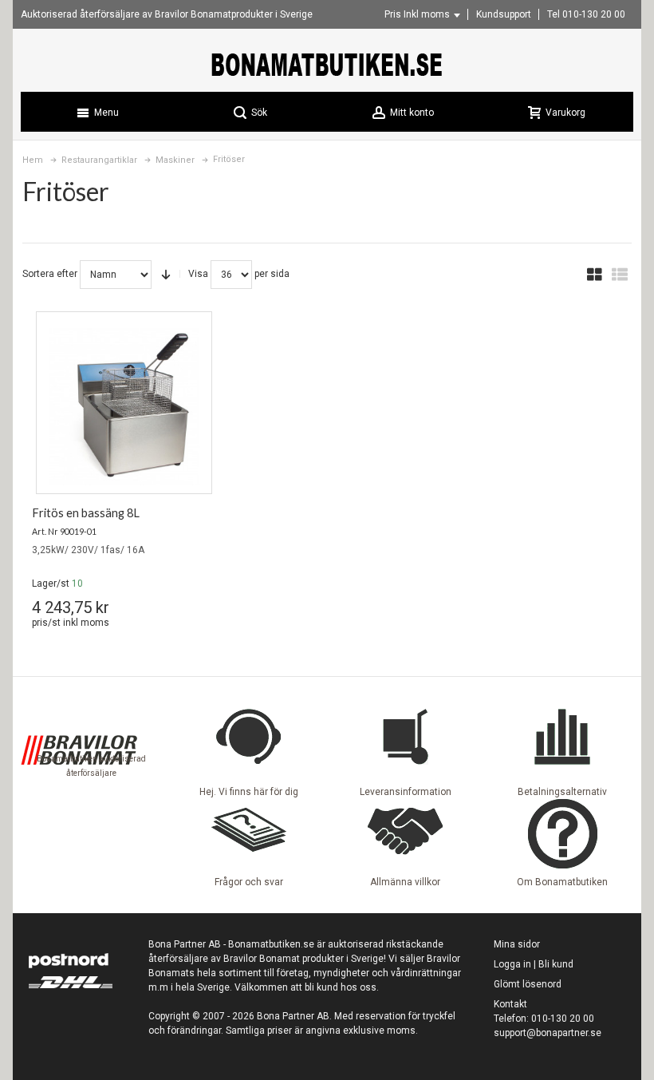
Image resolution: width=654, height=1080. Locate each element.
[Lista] (620, 275)
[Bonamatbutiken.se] (327, 64)
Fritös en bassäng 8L (86, 513)
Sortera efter (49, 273)
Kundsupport (503, 14)
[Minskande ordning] (166, 275)
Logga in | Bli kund (533, 964)
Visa (198, 273)
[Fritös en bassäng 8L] (124, 406)
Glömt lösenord (527, 984)
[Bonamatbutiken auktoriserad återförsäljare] (79, 708)
